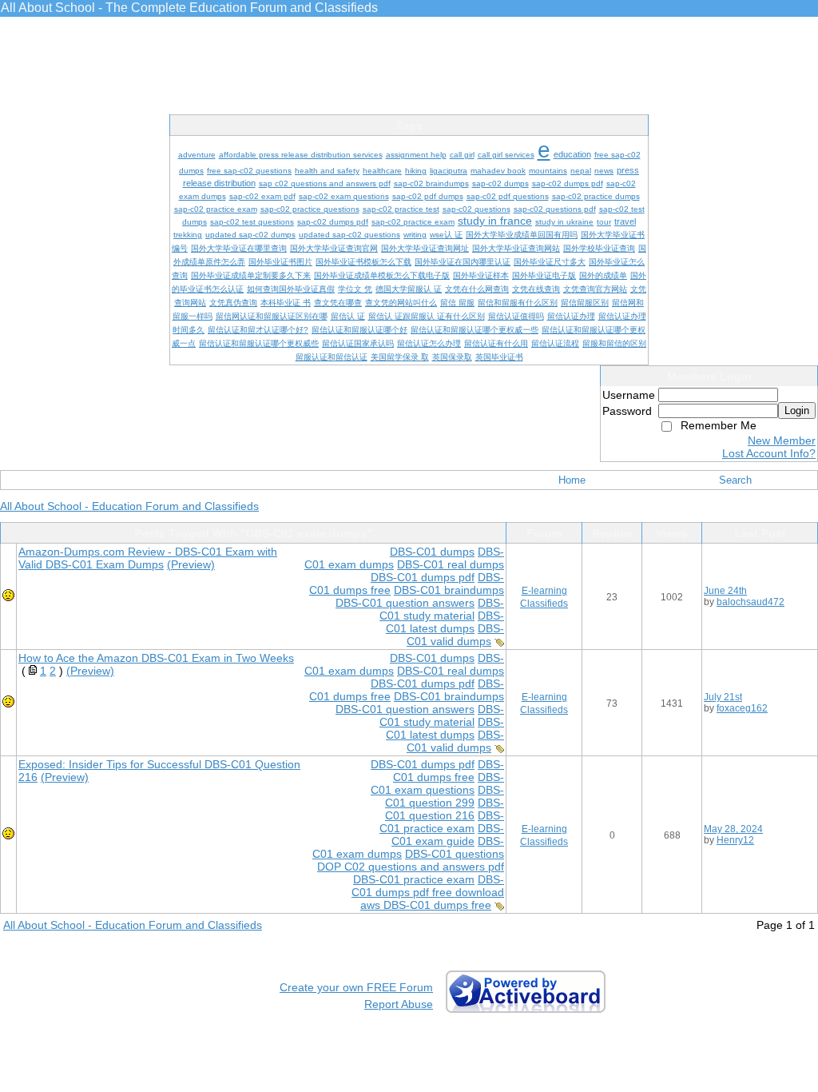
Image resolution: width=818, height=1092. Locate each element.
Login (796, 410)
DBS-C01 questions (454, 853)
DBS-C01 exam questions (437, 783)
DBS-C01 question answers (405, 602)
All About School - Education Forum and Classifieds (129, 506)
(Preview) (191, 564)
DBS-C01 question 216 (444, 809)
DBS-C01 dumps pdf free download (427, 886)
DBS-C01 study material (441, 609)
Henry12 (735, 840)
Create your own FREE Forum (356, 987)
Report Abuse (398, 1004)
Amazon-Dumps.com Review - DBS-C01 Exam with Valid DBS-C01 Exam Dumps (147, 558)
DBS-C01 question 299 (444, 796)
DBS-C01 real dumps (450, 564)
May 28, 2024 (733, 829)
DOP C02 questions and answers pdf (410, 866)
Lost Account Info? (769, 453)
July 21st (723, 697)
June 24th (725, 590)
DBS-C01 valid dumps (455, 635)
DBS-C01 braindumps (449, 590)
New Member (782, 440)
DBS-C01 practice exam (441, 822)
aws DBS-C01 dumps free (425, 905)
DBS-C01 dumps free (448, 770)
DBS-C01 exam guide (447, 834)
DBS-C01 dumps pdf (423, 577)
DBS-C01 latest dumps (445, 622)
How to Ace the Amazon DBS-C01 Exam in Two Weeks (156, 658)
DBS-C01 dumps (432, 551)
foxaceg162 (742, 708)
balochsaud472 (750, 602)
